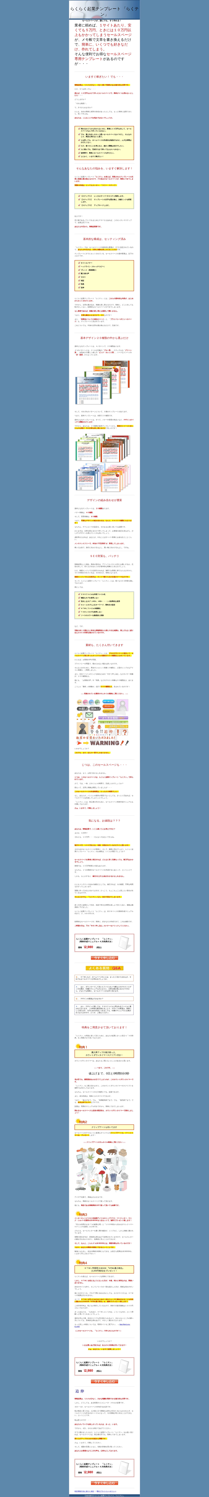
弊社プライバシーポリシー (106, 1491)
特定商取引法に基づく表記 (84, 1491)
